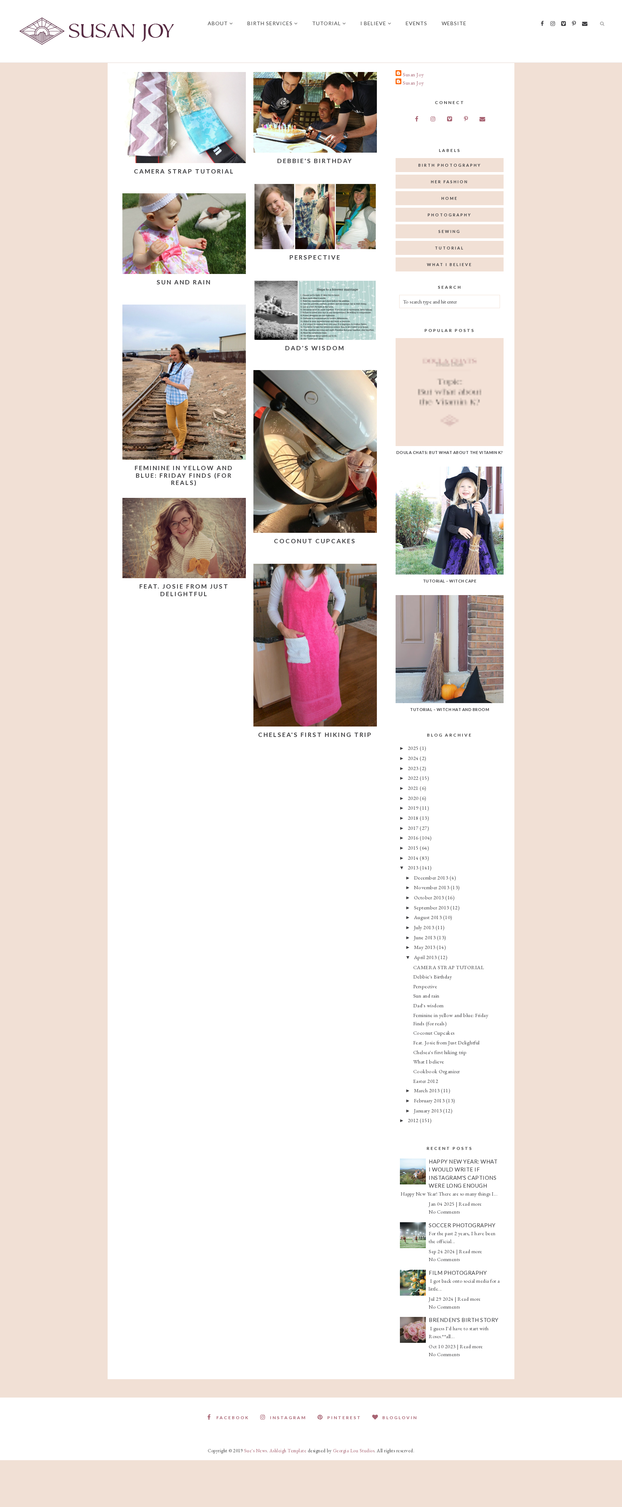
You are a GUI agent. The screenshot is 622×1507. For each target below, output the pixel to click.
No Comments (444, 1212)
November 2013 (432, 887)
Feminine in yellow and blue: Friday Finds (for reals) (184, 475)
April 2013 (426, 957)
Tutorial (326, 23)
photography (450, 214)
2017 (414, 827)
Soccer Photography (462, 1225)
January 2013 (428, 1110)
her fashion (449, 181)
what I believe (449, 264)
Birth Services (270, 23)
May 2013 (425, 947)
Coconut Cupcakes (315, 541)
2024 (414, 758)
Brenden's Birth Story (464, 1320)
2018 (414, 817)
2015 (414, 847)
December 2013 (432, 877)
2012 (414, 1120)
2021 (414, 787)
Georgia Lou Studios (354, 1451)
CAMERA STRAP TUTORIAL (184, 171)
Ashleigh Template (288, 1451)
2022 (414, 777)
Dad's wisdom (315, 348)
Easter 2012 (425, 1081)
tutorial (449, 248)
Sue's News (255, 1451)
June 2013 (425, 937)
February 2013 (430, 1100)
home (449, 198)
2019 (414, 807)
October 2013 (430, 897)
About (218, 23)
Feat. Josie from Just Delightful (184, 589)
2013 (414, 867)
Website (454, 23)
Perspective (315, 257)
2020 (414, 798)
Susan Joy (413, 74)
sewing (449, 231)
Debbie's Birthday (315, 161)
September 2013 (432, 907)
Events (416, 23)
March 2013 (427, 1090)
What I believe (428, 1061)
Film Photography (458, 1272)
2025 (414, 747)
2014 (414, 857)
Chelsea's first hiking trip (315, 734)
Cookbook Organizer (436, 1071)
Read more (470, 1204)
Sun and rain (184, 282)
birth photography (449, 165)
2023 (414, 768)
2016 (414, 837)
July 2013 (425, 927)
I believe (373, 23)
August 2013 (428, 917)
